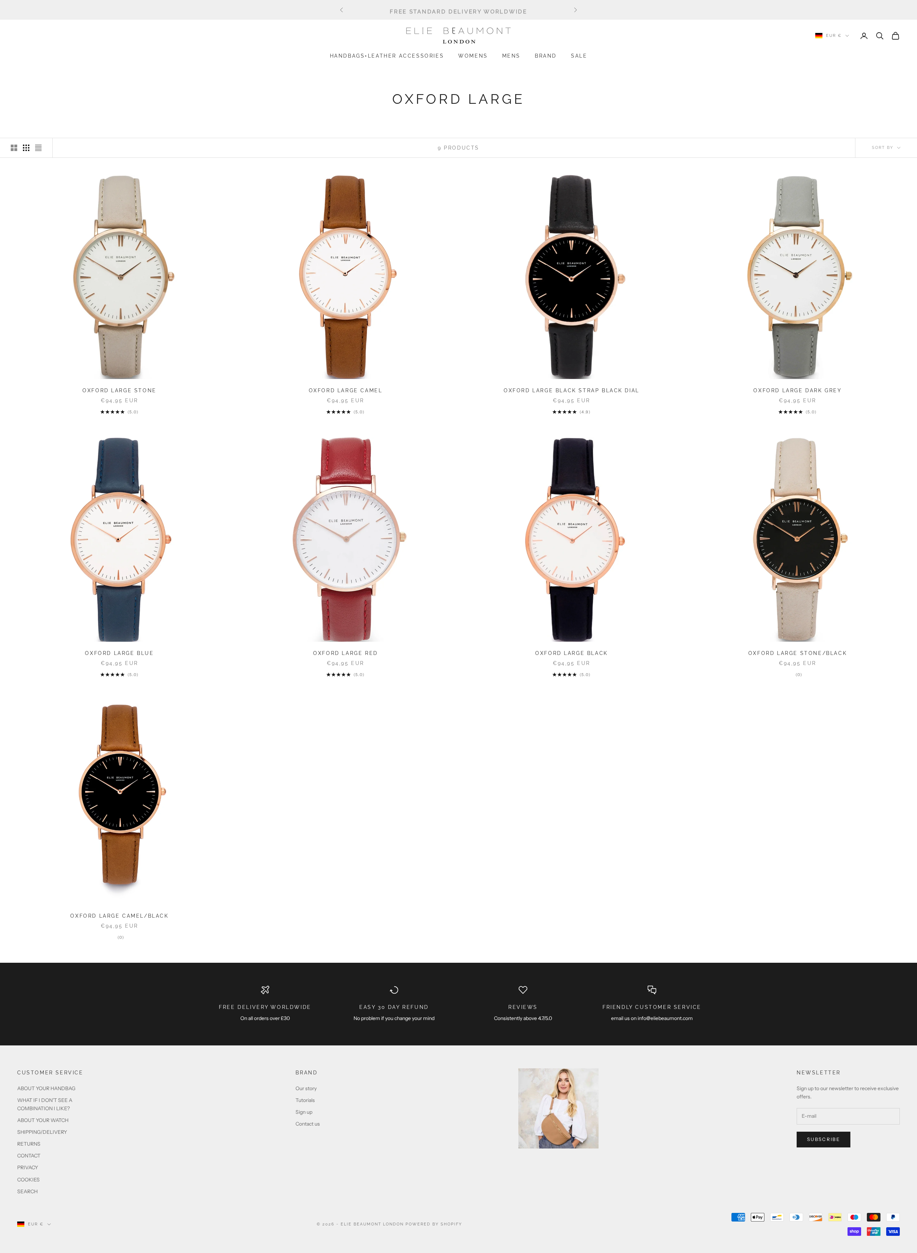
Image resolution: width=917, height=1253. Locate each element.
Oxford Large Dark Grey (797, 390)
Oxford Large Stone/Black (797, 653)
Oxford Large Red (345, 653)
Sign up (304, 1112)
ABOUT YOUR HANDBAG (46, 1088)
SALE (579, 56)
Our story (306, 1088)
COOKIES (28, 1179)
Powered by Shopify (433, 1224)
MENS (511, 56)
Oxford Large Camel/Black (119, 916)
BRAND (546, 56)
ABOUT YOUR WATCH (42, 1120)
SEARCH (27, 1191)
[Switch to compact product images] (38, 147)
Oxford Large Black (571, 653)
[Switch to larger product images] (14, 147)
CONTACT (28, 1155)
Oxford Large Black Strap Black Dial (571, 390)
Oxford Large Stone (119, 390)
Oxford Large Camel (346, 390)
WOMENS (473, 56)
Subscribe (823, 1139)
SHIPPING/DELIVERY (42, 1132)
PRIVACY (27, 1167)
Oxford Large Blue (119, 653)
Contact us (308, 1124)
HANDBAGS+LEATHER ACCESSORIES (387, 56)
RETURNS (28, 1144)
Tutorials (305, 1100)
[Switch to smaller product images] (26, 147)
